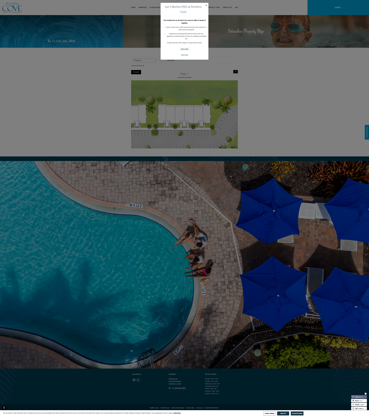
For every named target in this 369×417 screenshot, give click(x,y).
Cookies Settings (269, 413)
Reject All (283, 413)
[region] (184, 413)
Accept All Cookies (297, 413)
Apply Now (184, 49)
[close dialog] (206, 5)
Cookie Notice (177, 413)
